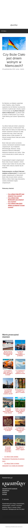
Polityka (4, 492)
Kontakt (4, 494)
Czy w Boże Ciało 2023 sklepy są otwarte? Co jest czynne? (16, 205)
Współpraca (5, 490)
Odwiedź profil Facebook (9, 488)
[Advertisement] (14, 87)
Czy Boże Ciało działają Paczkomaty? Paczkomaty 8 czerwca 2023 (13, 459)
